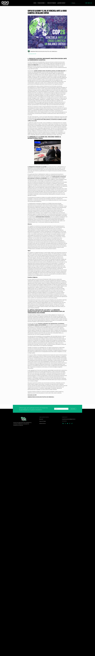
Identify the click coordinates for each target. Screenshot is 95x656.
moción (40, 188)
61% (45, 259)
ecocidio (40, 122)
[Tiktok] (72, 423)
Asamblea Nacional (56, 265)
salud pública (55, 263)
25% (57, 260)
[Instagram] (70, 423)
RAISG (56, 178)
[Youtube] (67, 423)
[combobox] (75, 3)
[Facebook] (63, 423)
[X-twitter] (65, 423)
